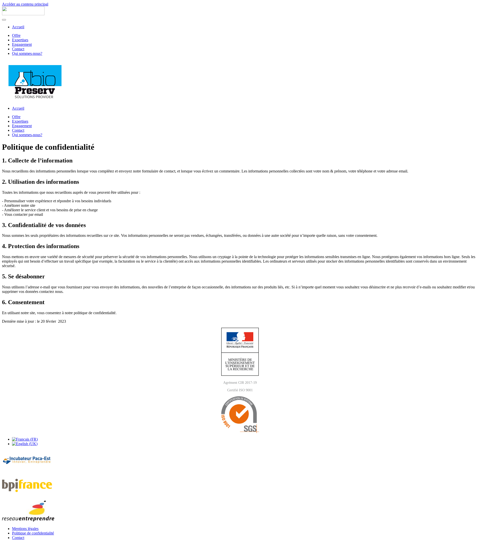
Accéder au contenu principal (25, 4)
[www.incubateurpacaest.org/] (27, 469)
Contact (18, 49)
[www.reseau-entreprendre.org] (28, 520)
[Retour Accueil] (23, 14)
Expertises (20, 40)
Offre (16, 35)
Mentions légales (25, 528)
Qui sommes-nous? (27, 53)
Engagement (22, 44)
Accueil (18, 27)
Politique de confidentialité (33, 533)
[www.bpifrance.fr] (27, 494)
